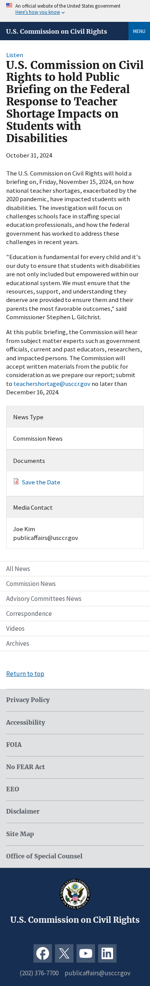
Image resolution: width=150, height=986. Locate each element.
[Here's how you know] (75, 11)
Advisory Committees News (44, 598)
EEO (12, 789)
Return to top (25, 673)
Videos (15, 628)
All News (18, 568)
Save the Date (41, 482)
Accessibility (25, 722)
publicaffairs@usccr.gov (97, 973)
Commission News (31, 583)
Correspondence (29, 613)
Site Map (20, 834)
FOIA (14, 744)
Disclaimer (23, 811)
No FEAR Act (25, 767)
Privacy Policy (28, 700)
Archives (17, 643)
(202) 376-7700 (39, 973)
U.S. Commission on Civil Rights (56, 31)
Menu (139, 31)
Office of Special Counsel (44, 856)
